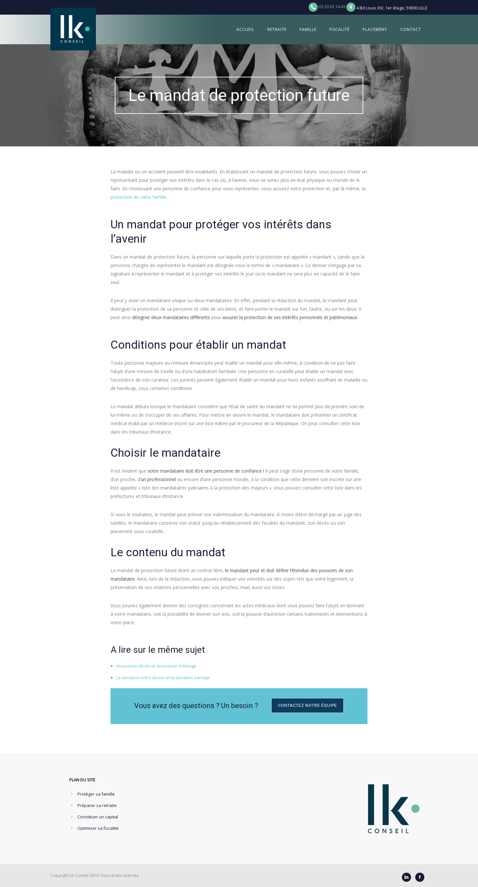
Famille (307, 29)
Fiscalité (339, 29)
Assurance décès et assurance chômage (156, 666)
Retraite (276, 29)
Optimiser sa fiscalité (98, 828)
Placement (375, 29)
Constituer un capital (97, 817)
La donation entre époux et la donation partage (163, 677)
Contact (410, 29)
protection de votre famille (138, 197)
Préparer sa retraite (97, 805)
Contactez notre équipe (307, 705)
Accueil (245, 29)
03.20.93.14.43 (332, 6)
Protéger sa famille (96, 794)
